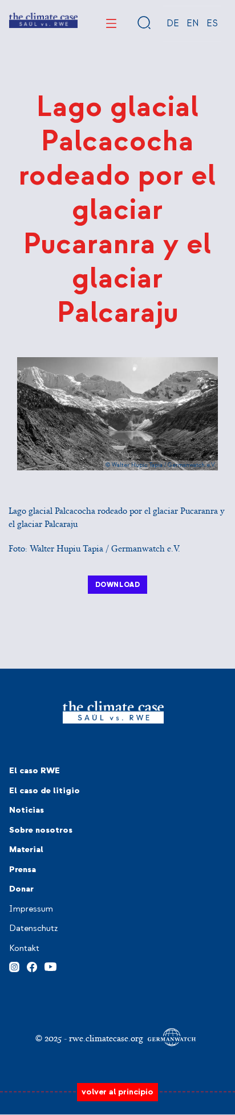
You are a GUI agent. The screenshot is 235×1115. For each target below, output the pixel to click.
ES (212, 23)
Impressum (31, 909)
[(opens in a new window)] (14, 965)
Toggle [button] (111, 23)
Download (117, 584)
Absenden (144, 22)
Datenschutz (33, 928)
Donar (21, 889)
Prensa (22, 869)
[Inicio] (47, 23)
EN (193, 23)
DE (173, 23)
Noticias (26, 810)
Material (26, 849)
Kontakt (24, 948)
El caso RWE (34, 770)
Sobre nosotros (40, 830)
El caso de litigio (44, 790)
